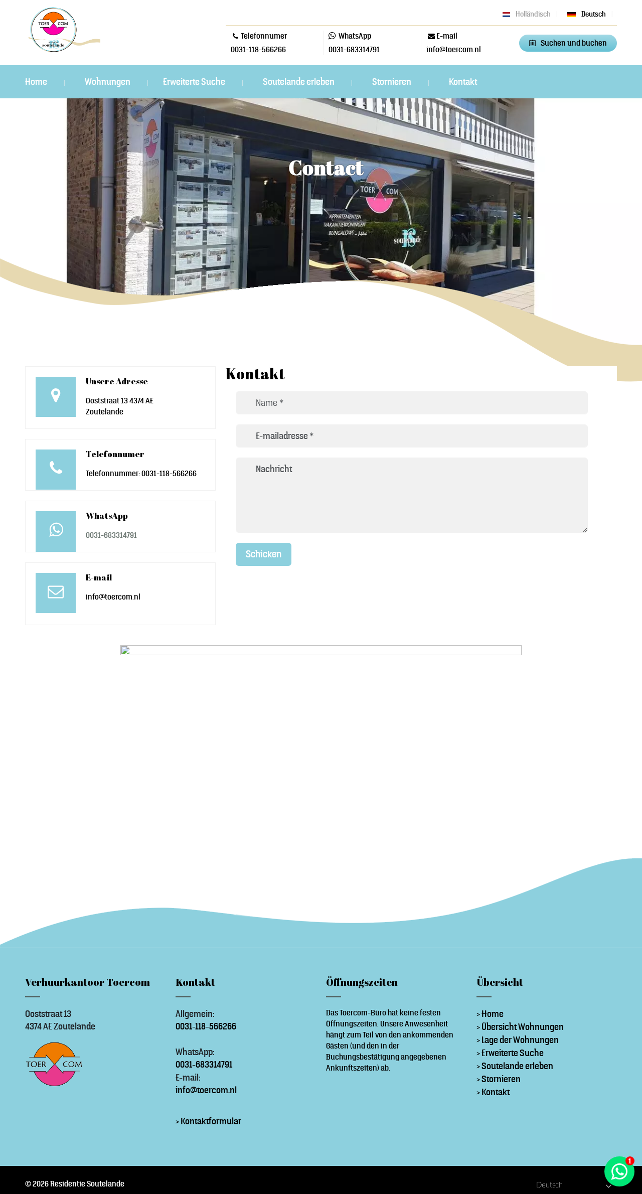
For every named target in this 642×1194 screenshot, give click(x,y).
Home (37, 82)
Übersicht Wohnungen (523, 1026)
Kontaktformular (211, 1121)
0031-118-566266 (258, 49)
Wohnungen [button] (108, 81)
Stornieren (392, 82)
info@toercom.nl (206, 1090)
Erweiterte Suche (195, 82)
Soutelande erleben (299, 82)
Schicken (263, 554)
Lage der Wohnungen (520, 1039)
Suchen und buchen (574, 43)
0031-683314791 (354, 49)
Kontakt (463, 82)
